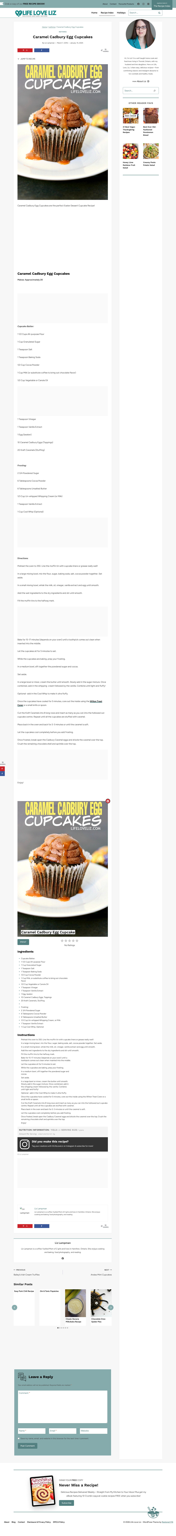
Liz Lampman (50, 43)
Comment (24, 1393)
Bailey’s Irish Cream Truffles (27, 1272)
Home (94, 12)
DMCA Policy (59, 1522)
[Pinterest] (148, 4)
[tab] (58, 1327)
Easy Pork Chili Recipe (24, 1291)
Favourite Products (126, 4)
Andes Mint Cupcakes (101, 1272)
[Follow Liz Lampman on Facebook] (63, 1258)
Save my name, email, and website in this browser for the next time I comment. (55, 1438)
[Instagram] (143, 4)
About (105, 4)
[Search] (154, 90)
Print (23, 942)
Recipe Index (107, 12)
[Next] (111, 1307)
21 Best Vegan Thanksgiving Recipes (129, 129)
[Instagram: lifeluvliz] (26, 1144)
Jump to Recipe (27, 59)
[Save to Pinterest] (2, 768)
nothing (62, 32)
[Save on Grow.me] (2, 778)
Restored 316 (167, 1522)
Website (85, 1431)
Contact (113, 4)
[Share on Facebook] (41, 50)
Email (53, 1431)
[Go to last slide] (14, 1307)
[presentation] (75, 1303)
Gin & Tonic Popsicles (49, 1291)
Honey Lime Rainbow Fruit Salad (129, 165)
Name (22, 1431)
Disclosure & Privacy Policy (39, 1522)
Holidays (121, 12)
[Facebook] (138, 4)
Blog (14, 1522)
